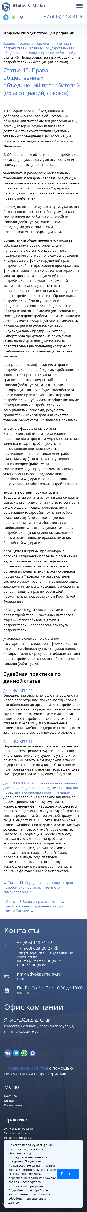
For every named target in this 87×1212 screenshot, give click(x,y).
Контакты (11, 1101)
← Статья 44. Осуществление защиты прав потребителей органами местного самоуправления (38, 887)
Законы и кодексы (18, 43)
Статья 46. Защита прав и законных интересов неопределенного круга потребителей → (35, 906)
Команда (10, 1096)
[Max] (22, 17)
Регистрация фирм (18, 1138)
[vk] (8, 1052)
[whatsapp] (25, 1052)
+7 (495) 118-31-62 (64, 16)
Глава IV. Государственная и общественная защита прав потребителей (39, 50)
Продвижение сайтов (26, 1068)
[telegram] (6, 17)
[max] (32, 1052)
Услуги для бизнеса (18, 1133)
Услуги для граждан (18, 1129)
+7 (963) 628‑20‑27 (35, 948)
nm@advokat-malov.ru (39, 974)
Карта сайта (13, 1105)
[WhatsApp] (14, 17)
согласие (14, 1174)
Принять (67, 1173)
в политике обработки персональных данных (29, 1198)
